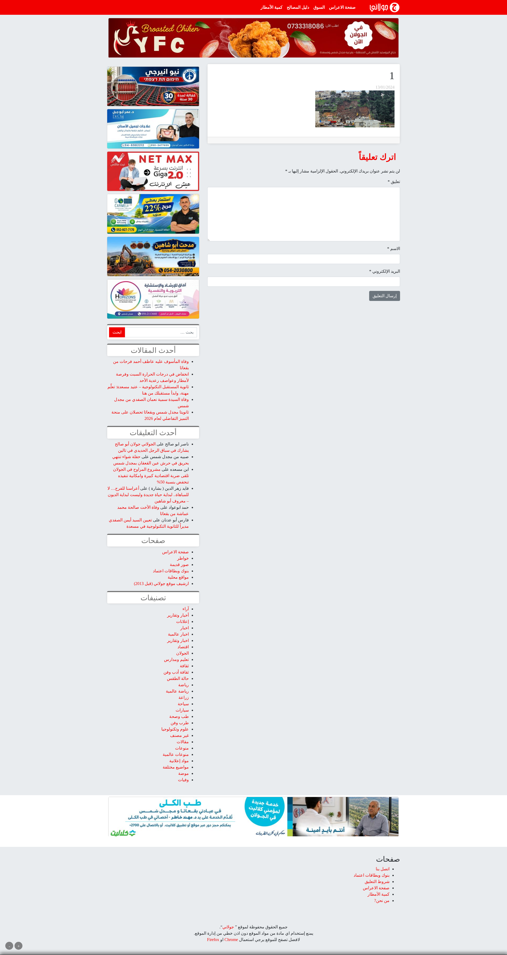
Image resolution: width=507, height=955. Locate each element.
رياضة (183, 685)
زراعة (184, 697)
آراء (185, 609)
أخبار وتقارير (178, 615)
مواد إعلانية (179, 761)
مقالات (183, 742)
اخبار (184, 628)
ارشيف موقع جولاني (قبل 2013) (161, 583)
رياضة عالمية (177, 691)
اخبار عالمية (178, 634)
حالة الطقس (178, 678)
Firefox (213, 939)
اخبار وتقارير (178, 640)
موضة (183, 773)
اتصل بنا (382, 869)
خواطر (183, 558)
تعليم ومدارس (176, 659)
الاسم (393, 248)
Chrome (230, 939)
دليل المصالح (298, 7)
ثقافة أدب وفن (176, 672)
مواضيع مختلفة (176, 767)
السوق (319, 7)
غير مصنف (179, 735)
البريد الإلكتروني (384, 271)
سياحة (183, 704)
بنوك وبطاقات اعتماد (171, 571)
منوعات (182, 748)
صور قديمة (179, 564)
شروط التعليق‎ (377, 881)
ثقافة (184, 666)
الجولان (182, 653)
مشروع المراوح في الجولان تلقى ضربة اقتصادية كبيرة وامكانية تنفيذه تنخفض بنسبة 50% (151, 475)
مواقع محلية (178, 577)
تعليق (394, 181)
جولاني (228, 927)
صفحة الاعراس (342, 7)
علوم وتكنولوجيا (175, 729)
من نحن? (381, 900)
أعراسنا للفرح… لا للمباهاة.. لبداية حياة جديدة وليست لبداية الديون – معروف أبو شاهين (148, 494)
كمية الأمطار (272, 7)
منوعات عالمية (176, 754)
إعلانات (182, 621)
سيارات (182, 710)
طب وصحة (179, 716)
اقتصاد (183, 647)
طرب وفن (180, 723)
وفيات (183, 780)
